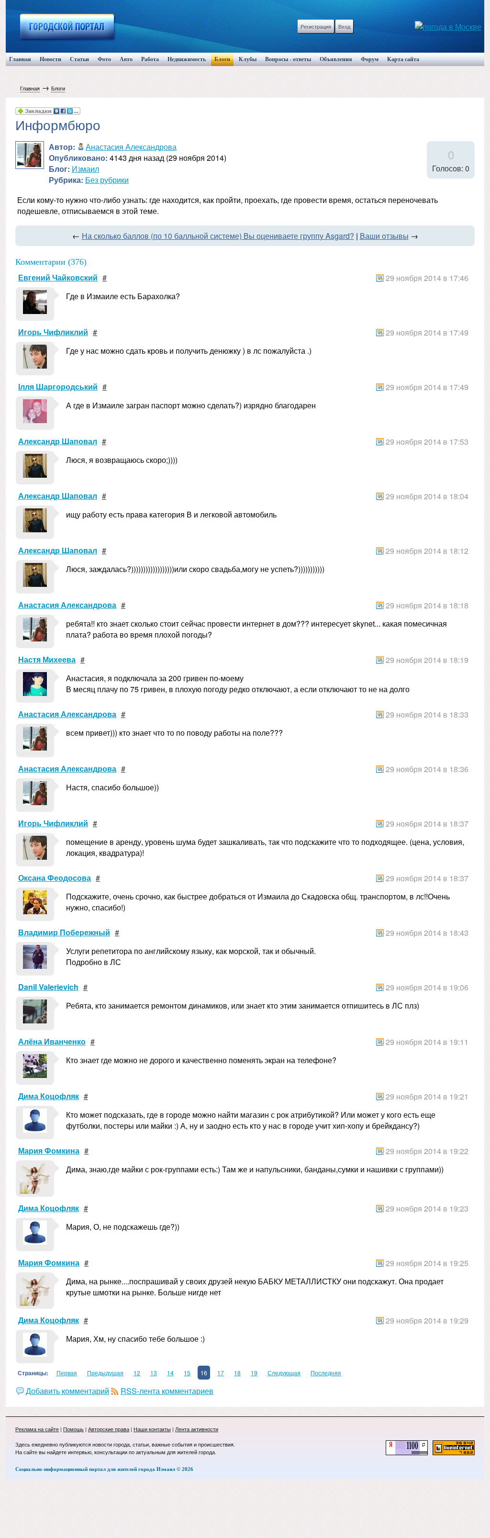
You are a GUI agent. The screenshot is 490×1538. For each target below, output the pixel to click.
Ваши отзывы (384, 235)
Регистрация (316, 26)
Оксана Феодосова (54, 877)
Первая (66, 1373)
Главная (30, 88)
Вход (344, 26)
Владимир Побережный (64, 932)
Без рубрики (107, 179)
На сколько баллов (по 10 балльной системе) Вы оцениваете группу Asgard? (218, 235)
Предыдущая (105, 1373)
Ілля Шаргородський (58, 386)
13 (153, 1373)
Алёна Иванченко (52, 1041)
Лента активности (196, 1429)
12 (137, 1373)
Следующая (284, 1373)
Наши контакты (152, 1429)
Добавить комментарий (67, 1390)
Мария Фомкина (48, 1150)
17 (220, 1373)
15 (187, 1373)
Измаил (85, 168)
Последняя (326, 1373)
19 (254, 1373)
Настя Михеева (47, 659)
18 (237, 1373)
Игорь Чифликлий (53, 331)
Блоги (58, 88)
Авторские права (108, 1429)
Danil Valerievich (48, 986)
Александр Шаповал (57, 441)
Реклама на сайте (37, 1429)
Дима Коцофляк (48, 1095)
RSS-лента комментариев (167, 1390)
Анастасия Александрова (131, 146)
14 (170, 1373)
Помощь (73, 1429)
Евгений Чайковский (58, 277)
